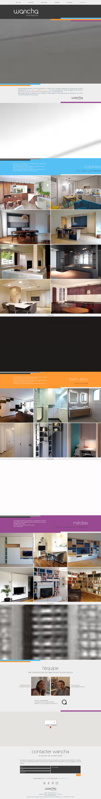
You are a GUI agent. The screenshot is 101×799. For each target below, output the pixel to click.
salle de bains (44, 90)
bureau (49, 91)
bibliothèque (36, 91)
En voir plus (50, 315)
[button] (25, 192)
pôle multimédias (26, 91)
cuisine (30, 90)
